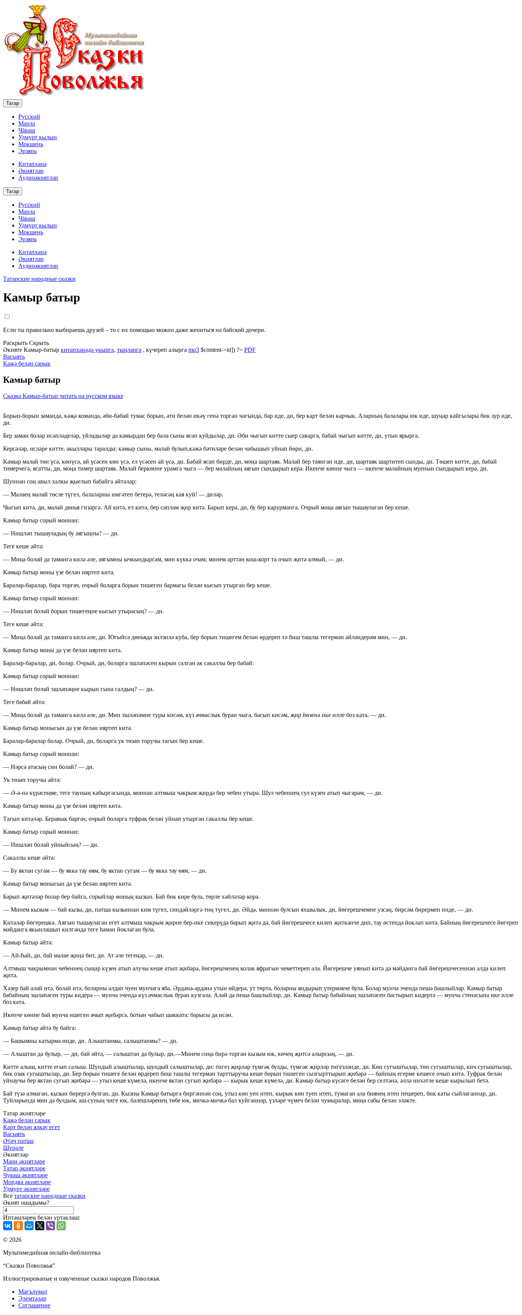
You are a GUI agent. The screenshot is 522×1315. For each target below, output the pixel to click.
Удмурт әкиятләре (26, 1189)
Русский (29, 116)
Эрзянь (27, 151)
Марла (26, 123)
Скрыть (39, 343)
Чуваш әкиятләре (25, 1175)
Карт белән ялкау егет (31, 1127)
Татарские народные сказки (39, 279)
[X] (39, 1225)
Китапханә (32, 164)
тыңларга (129, 349)
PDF (250, 349)
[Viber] (50, 1225)
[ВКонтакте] (7, 1225)
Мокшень (30, 144)
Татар (12, 103)
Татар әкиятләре (24, 1168)
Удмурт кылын (37, 137)
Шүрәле (13, 1147)
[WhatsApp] (61, 1225)
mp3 (193, 349)
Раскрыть (15, 343)
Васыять (14, 356)
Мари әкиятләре (24, 1161)
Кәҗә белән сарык (26, 363)
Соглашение (34, 1305)
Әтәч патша (18, 1141)
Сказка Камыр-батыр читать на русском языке (63, 396)
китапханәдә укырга (87, 349)
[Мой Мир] (29, 1225)
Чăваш (26, 130)
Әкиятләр (31, 171)
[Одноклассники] (18, 1225)
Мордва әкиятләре (27, 1182)
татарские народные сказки (50, 1196)
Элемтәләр (32, 1298)
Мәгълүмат (32, 1291)
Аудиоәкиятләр (38, 177)
